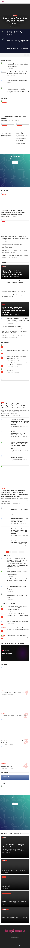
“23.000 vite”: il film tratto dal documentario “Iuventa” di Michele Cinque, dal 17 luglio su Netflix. (13, 212)
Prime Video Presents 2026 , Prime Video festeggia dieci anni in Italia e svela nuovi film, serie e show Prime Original (15, 246)
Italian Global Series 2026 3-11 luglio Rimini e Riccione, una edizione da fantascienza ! (15, 256)
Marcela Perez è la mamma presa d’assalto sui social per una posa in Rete (17, 363)
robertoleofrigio (15, 26)
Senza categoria (4, 763)
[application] (15, 653)
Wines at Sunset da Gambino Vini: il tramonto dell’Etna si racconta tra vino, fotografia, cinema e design (15, 290)
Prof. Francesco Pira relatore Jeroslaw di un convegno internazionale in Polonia (19, 433)
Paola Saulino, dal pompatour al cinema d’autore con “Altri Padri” (16, 357)
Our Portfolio (15, 938)
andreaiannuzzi (6, 120)
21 (19, 551)
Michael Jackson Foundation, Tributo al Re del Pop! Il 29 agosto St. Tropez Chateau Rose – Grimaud (17, 73)
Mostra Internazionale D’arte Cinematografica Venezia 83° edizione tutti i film (17, 33)
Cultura (5, 102)
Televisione (5, 909)
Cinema (14, 15)
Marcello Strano (17, 436)
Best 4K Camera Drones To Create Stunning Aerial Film (15, 55)
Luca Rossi (15, 523)
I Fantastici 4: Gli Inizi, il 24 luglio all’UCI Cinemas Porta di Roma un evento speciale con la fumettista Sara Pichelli (17, 615)
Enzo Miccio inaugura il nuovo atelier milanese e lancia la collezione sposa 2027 (19, 520)
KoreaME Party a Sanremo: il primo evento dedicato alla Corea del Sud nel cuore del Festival (19, 531)
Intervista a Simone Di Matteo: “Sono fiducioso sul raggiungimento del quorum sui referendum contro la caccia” (18, 629)
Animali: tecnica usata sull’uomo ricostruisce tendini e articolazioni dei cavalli (20, 542)
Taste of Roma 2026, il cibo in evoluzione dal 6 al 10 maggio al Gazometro (19, 509)
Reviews (11, 936)
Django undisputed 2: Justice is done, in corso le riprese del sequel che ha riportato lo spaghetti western (17, 64)
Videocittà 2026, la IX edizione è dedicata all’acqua (20, 456)
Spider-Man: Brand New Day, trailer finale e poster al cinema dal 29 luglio (18, 41)
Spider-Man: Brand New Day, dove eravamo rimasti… (15, 21)
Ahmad (23, 945)
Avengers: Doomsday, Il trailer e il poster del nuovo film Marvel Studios (17, 49)
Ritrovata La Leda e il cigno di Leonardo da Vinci (14, 117)
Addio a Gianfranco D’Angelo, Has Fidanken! (17, 345)
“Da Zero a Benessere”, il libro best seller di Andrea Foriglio (17, 622)
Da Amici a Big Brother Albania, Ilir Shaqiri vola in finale (17, 369)
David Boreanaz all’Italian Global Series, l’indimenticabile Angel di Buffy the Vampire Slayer (14, 327)
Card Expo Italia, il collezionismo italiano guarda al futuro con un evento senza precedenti (16, 588)
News (4, 221)
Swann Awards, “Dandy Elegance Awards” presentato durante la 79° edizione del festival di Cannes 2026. (14, 406)
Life (15, 936)
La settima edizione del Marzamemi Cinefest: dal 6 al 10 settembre (16, 281)
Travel (19, 936)
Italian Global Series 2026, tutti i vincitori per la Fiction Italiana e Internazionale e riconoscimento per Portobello (15, 238)
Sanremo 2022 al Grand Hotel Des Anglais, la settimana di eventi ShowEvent (6, 134)
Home (6, 936)
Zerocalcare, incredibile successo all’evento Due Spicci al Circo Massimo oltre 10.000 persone (20, 422)
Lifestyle (3, 488)
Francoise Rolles (17, 545)
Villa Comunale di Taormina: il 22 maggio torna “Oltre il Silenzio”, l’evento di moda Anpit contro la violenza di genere (19, 445)
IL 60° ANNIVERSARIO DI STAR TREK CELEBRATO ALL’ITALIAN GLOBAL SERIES (14, 251)
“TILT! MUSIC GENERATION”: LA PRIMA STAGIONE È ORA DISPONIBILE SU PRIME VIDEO (17, 595)
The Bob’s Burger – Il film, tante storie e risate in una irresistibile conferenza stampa (18, 636)
